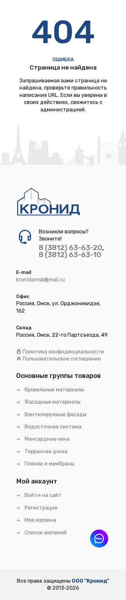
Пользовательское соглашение (62, 359)
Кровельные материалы (53, 390)
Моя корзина (39, 520)
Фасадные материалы (51, 402)
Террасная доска (45, 451)
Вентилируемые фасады (54, 414)
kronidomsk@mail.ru (40, 280)
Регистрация (40, 508)
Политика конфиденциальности (63, 352)
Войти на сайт (42, 495)
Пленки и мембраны (48, 464)
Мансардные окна (46, 439)
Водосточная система (52, 427)
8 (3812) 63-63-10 (70, 254)
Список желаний (45, 533)
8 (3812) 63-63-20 (70, 247)
